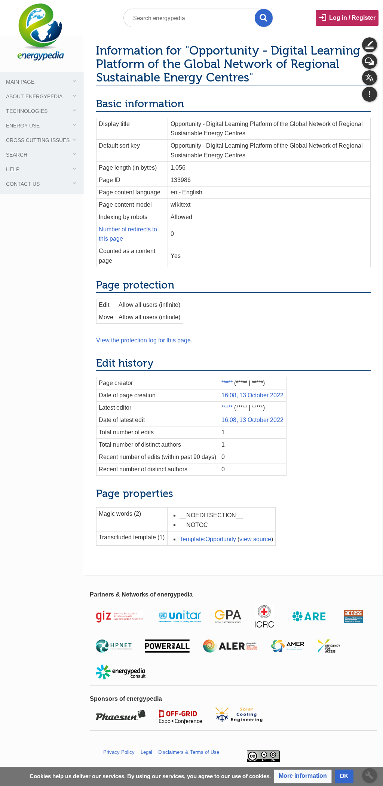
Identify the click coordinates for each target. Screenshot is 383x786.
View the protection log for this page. (144, 340)
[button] (303, 776)
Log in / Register (352, 18)
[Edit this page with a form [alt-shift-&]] (369, 44)
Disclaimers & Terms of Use (188, 752)
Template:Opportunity (208, 539)
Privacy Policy (119, 752)
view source (255, 539)
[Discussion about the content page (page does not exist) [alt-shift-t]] (369, 61)
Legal (146, 752)
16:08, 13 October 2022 (252, 395)
